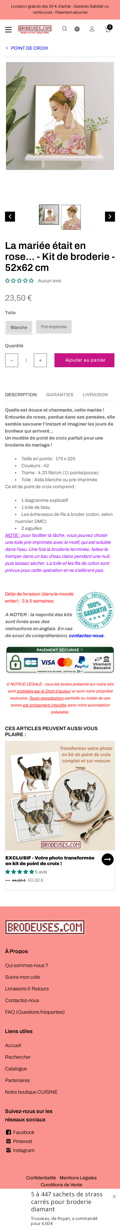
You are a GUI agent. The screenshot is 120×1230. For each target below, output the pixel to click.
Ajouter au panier (86, 360)
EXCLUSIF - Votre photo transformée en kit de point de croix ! (49, 860)
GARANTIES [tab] (59, 394)
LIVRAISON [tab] (95, 394)
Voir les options (108, 859)
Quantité (14, 345)
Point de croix (29, 48)
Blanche (19, 327)
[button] (19, 280)
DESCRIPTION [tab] (21, 394)
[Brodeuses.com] (35, 29)
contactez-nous (86, 635)
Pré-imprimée (54, 327)
